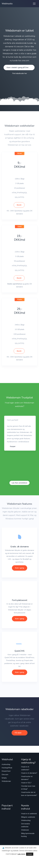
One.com (5, 774)
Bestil (19, 205)
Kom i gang (19, 568)
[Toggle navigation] (34, 4)
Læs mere (21, 854)
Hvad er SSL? (26, 783)
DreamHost (6, 771)
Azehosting (6, 764)
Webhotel (25, 830)
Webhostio (7, 3)
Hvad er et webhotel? (25, 768)
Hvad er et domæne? (29, 773)
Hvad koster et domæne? (26, 778)
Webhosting (25, 820)
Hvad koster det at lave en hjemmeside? (29, 793)
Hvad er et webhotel (29, 813)
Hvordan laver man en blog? (28, 787)
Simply (4, 778)
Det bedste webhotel (25, 825)
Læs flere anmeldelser (19, 483)
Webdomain (6, 781)
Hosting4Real (7, 768)
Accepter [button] (29, 854)
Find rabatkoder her (19, 73)
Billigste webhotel (28, 817)
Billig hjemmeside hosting (27, 835)
